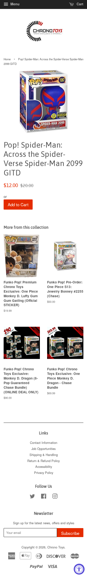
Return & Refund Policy (43, 460)
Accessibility (43, 466)
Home (7, 59)
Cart (79, 3)
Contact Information (43, 442)
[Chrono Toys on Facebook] (43, 497)
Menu (14, 3)
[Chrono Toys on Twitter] (32, 497)
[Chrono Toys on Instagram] (55, 497)
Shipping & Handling (43, 454)
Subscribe (70, 533)
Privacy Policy (43, 472)
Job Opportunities (43, 448)
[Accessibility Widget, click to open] (79, 569)
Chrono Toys (56, 547)
